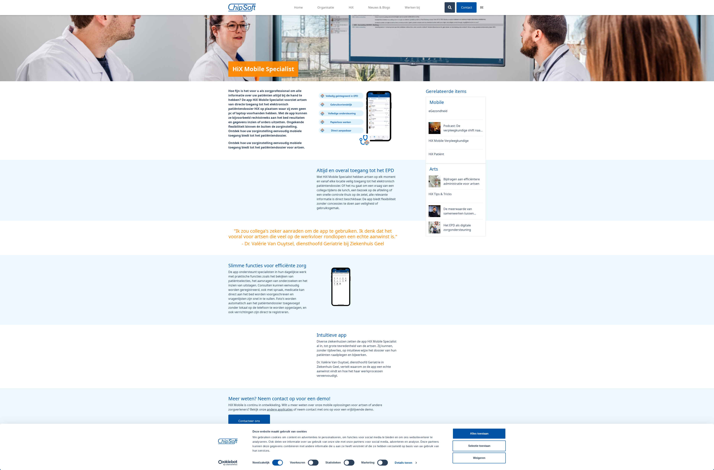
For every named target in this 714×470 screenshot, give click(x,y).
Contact (466, 7)
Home (298, 7)
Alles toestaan (479, 433)
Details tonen (403, 462)
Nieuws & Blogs (379, 7)
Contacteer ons (249, 421)
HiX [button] (351, 7)
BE (482, 7)
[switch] (313, 463)
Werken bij (412, 7)
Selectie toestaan (479, 445)
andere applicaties (280, 409)
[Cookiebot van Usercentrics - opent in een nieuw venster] (228, 463)
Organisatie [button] (325, 7)
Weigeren (479, 457)
